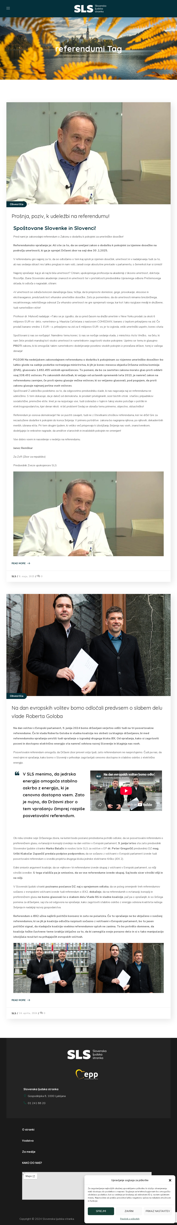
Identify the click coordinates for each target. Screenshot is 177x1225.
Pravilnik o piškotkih (129, 1218)
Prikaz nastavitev (158, 1211)
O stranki (28, 1129)
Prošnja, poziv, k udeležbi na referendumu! (60, 216)
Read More (19, 563)
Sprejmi (101, 1211)
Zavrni (129, 1211)
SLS (14, 576)
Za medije (28, 1151)
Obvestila (16, 204)
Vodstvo (28, 1140)
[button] (170, 1180)
